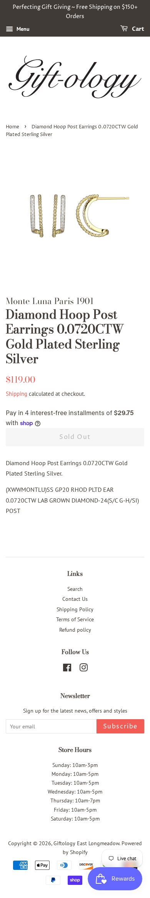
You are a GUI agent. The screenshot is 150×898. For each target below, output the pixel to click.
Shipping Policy (75, 609)
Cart (137, 29)
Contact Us (75, 598)
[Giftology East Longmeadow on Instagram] (83, 669)
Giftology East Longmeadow (86, 843)
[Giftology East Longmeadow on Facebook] (67, 669)
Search (75, 588)
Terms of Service (75, 619)
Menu (22, 28)
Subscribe (120, 726)
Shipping (16, 393)
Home (12, 127)
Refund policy (75, 629)
